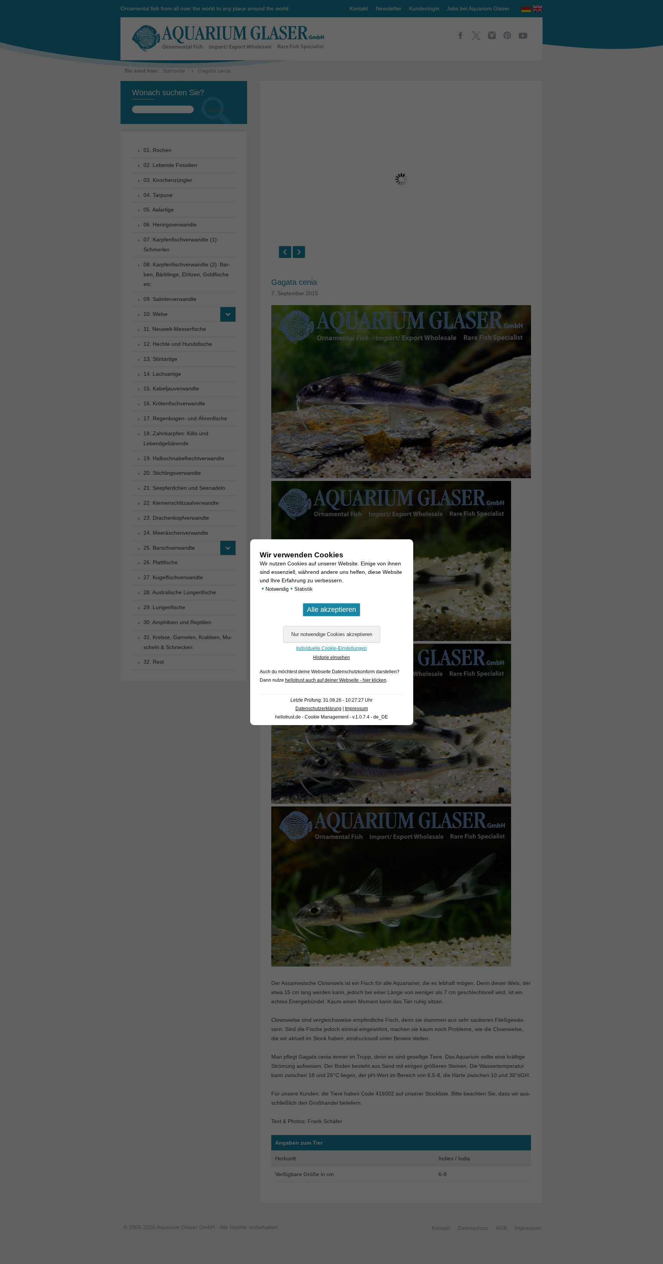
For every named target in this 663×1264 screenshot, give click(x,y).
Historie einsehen (331, 657)
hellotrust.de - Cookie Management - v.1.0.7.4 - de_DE (331, 717)
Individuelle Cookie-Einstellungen (331, 648)
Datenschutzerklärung (318, 708)
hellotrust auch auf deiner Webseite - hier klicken (335, 680)
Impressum (356, 708)
